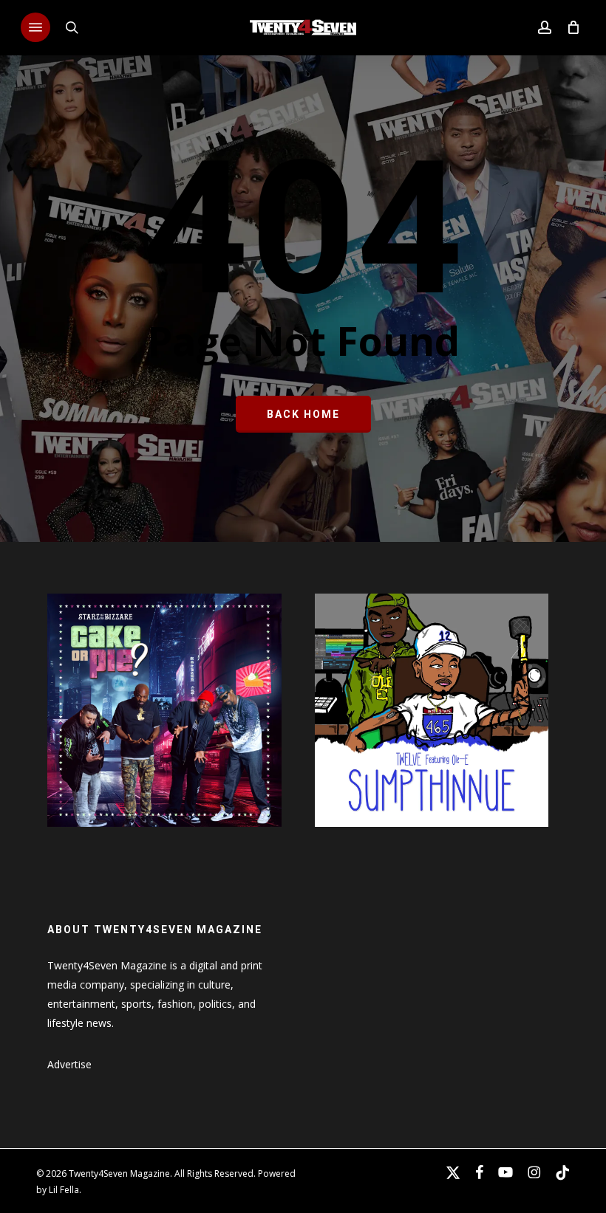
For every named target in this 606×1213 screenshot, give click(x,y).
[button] (35, 27)
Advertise (69, 1064)
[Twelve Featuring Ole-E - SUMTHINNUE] (431, 834)
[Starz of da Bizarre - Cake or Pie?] (164, 834)
